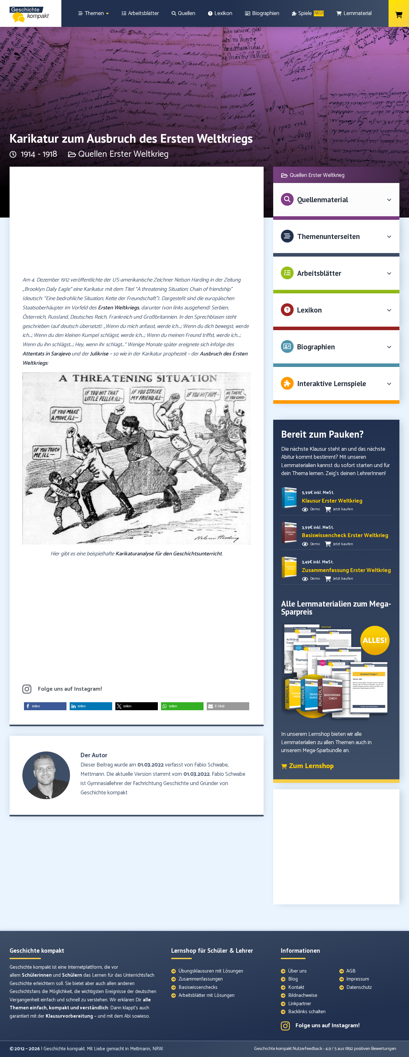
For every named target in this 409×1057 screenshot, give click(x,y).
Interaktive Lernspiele (331, 383)
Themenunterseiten (328, 236)
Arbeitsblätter (319, 273)
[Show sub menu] (107, 13)
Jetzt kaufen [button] (343, 509)
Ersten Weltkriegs (118, 307)
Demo (315, 509)
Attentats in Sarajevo (46, 353)
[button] (45, 706)
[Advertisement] (136, 224)
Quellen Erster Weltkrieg (123, 154)
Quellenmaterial (322, 199)
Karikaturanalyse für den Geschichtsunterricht (168, 553)
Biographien (316, 346)
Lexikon (309, 309)
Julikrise (99, 353)
